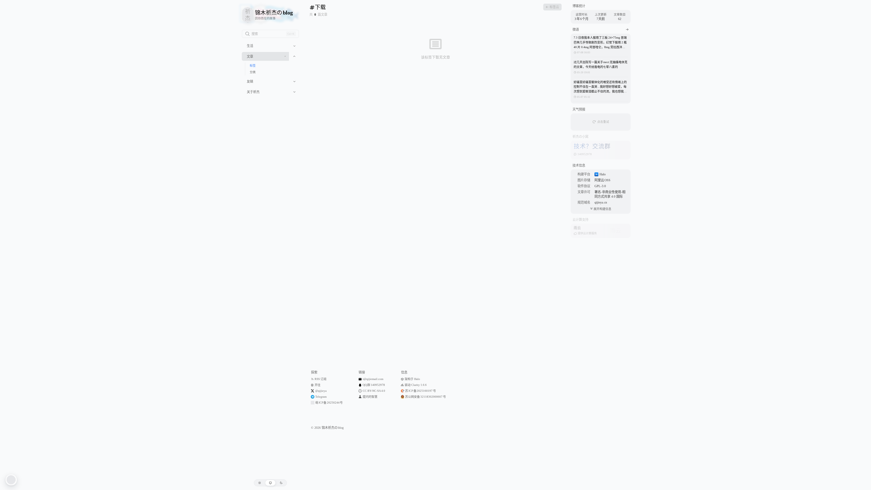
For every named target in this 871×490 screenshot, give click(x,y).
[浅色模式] (259, 483)
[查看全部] (627, 29)
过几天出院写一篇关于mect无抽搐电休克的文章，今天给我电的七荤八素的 (600, 64)
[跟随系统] (270, 483)
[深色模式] (281, 483)
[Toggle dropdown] (294, 46)
